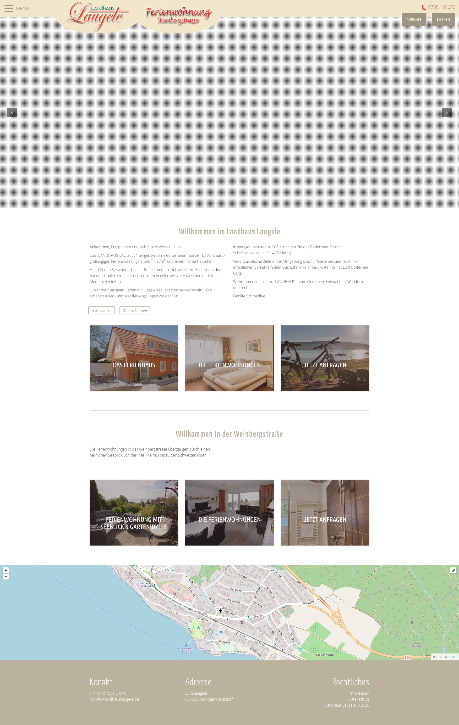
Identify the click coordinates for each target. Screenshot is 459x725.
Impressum (359, 693)
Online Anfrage (135, 310)
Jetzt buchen (102, 310)
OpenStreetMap (446, 657)
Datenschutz (359, 699)
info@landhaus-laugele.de (117, 699)
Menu (9, 8)
